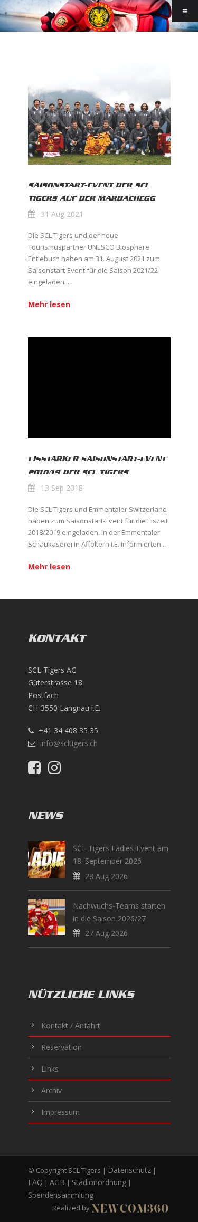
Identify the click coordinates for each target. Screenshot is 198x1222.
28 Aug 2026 (106, 876)
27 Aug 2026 (106, 933)
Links (50, 1069)
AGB (57, 1182)
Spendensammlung (60, 1195)
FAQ (35, 1182)
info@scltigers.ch (69, 743)
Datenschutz (129, 1170)
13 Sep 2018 (62, 488)
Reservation (61, 1047)
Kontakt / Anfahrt (70, 1025)
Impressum (60, 1112)
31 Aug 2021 (62, 214)
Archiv (51, 1090)
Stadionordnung (99, 1182)
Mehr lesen (49, 304)
